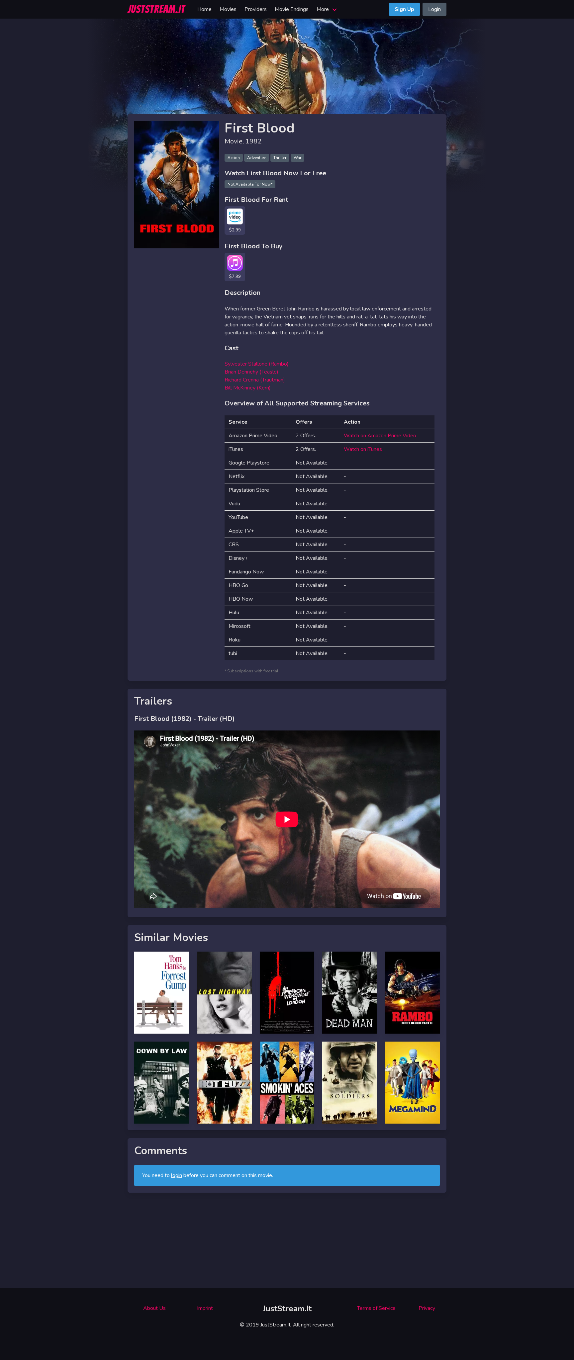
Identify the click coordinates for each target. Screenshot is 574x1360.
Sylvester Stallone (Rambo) (257, 364)
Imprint (205, 1308)
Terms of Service (376, 1308)
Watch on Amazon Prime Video (380, 435)
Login (434, 9)
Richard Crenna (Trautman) (255, 379)
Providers (255, 9)
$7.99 (235, 276)
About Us (154, 1308)
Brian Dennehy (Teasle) (251, 372)
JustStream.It (287, 1308)
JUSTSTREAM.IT (156, 9)
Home (204, 9)
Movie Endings (292, 9)
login (176, 1175)
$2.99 (235, 230)
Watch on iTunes (363, 449)
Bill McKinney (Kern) (248, 387)
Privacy (427, 1308)
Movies (228, 9)
